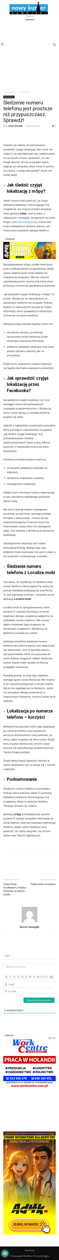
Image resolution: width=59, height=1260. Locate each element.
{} (42, 976)
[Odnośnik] (38, 977)
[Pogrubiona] (6, 977)
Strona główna (9, 91)
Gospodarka (25, 91)
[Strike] (18, 977)
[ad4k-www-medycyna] (29, 1233)
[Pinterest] (21, 133)
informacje (29, 1250)
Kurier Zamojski (16, 126)
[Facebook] (6, 133)
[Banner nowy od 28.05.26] (29, 1088)
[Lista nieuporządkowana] (26, 977)
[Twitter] (14, 133)
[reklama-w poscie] (29, 250)
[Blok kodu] (34, 977)
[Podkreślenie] (14, 977)
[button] (52, 44)
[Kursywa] (10, 977)
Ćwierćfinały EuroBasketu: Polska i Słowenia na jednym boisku (15, 889)
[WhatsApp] (29, 133)
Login (7, 955)
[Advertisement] (29, 38)
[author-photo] (29, 922)
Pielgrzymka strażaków (43, 884)
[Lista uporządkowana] (22, 977)
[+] (46, 976)
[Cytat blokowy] (30, 977)
